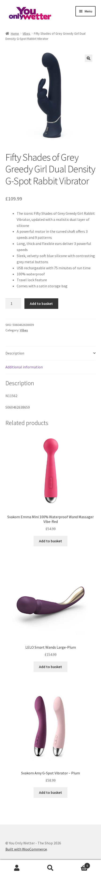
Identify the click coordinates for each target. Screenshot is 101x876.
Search (50, 868)
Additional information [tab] (24, 367)
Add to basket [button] (50, 541)
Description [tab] (14, 353)
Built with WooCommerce (26, 849)
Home (15, 33)
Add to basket (41, 303)
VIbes (26, 33)
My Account (17, 868)
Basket (77, 864)
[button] (88, 58)
